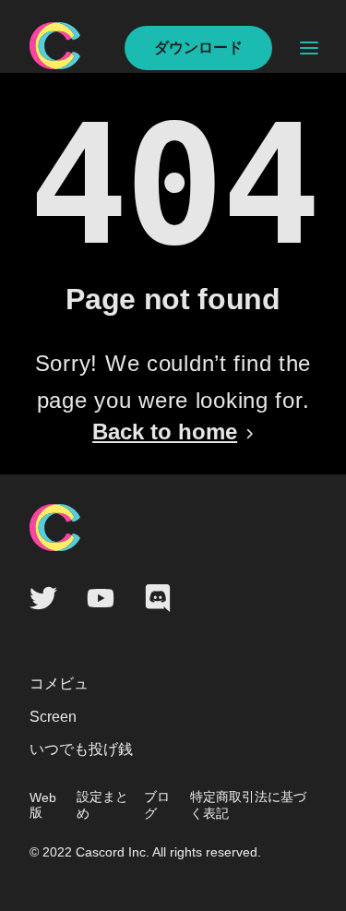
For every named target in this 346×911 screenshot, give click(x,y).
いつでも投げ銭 (81, 749)
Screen (53, 717)
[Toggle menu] (309, 48)
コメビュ (59, 683)
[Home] (55, 64)
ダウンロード (198, 47)
